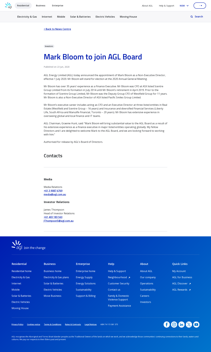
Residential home (22, 271)
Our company (148, 277)
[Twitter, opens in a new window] (189, 324)
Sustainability (83, 289)
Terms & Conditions (52, 324)
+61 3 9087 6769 (53, 190)
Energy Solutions (86, 283)
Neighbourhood (119, 277)
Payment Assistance (119, 305)
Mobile (61, 16)
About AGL (147, 5)
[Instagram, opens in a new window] (174, 324)
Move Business (52, 296)
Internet (47, 16)
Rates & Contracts (73, 324)
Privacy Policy (17, 324)
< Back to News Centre (57, 29)
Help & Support (166, 5)
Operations (146, 283)
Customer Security (118, 283)
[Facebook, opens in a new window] (167, 324)
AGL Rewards (182, 289)
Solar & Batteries (80, 16)
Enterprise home (85, 271)
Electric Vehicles (105, 16)
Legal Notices (91, 324)
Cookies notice (33, 324)
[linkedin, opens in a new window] (181, 324)
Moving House (128, 16)
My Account (179, 271)
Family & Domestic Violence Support (118, 296)
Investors (145, 302)
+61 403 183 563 (53, 217)
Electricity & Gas (27, 18)
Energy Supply (84, 277)
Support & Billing (86, 296)
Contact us (114, 289)
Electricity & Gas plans (56, 277)
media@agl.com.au (55, 194)
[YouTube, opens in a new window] (196, 324)
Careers (144, 296)
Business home (52, 271)
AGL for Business (182, 277)
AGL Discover (182, 283)
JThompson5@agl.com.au (59, 220)
